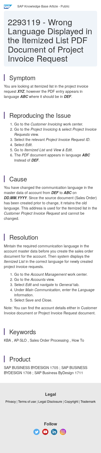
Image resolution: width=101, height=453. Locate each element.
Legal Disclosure (50, 401)
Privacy (10, 401)
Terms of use (27, 401)
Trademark (88, 401)
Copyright (71, 401)
